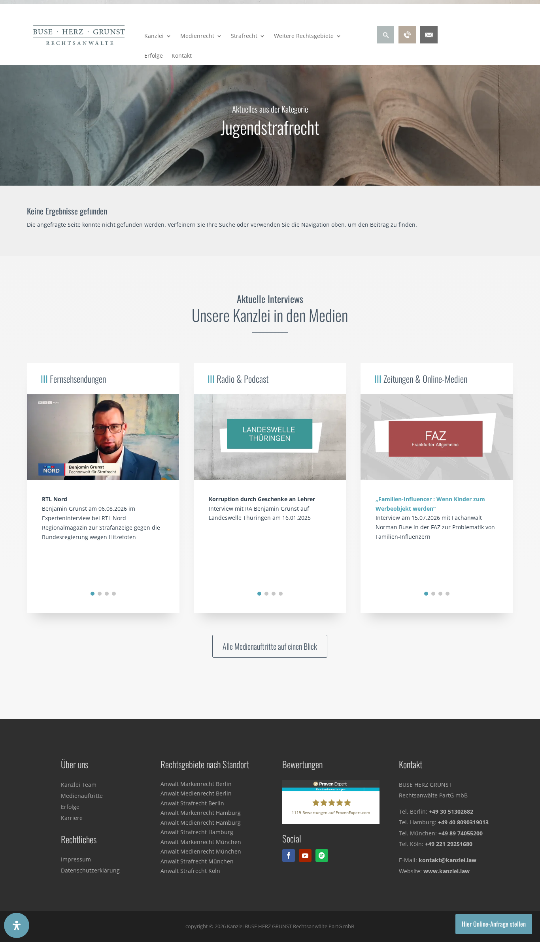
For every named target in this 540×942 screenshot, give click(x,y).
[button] (92, 594)
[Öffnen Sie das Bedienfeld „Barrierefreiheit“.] (16, 925)
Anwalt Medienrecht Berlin (196, 793)
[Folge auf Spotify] (321, 855)
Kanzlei (154, 36)
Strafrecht (244, 36)
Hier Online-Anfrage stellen (494, 924)
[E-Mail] (429, 41)
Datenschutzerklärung (90, 870)
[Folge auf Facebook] (288, 855)
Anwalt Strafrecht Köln (190, 870)
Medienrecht (197, 36)
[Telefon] (407, 41)
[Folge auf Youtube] (305, 855)
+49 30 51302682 (451, 811)
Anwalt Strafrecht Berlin (192, 803)
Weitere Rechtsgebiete (304, 36)
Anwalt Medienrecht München (200, 851)
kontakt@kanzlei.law (447, 860)
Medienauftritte (82, 795)
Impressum (76, 859)
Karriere (72, 818)
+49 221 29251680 (448, 844)
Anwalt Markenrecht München (200, 842)
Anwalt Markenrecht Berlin (196, 784)
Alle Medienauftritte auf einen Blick (270, 646)
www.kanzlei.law (446, 871)
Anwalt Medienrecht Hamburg (200, 822)
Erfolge (153, 56)
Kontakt (182, 56)
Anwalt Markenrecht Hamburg (200, 812)
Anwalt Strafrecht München (197, 861)
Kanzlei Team (78, 784)
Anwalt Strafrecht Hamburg (196, 832)
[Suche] (385, 41)
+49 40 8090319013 (463, 822)
